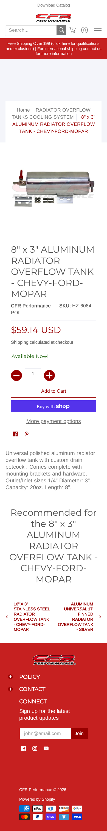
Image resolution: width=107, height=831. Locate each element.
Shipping (20, 342)
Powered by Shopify (37, 799)
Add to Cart (53, 391)
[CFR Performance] (53, 17)
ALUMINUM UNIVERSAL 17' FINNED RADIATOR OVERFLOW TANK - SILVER (75, 617)
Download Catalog (53, 5)
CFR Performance (31, 305)
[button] (72, 30)
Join (79, 733)
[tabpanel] (53, 469)
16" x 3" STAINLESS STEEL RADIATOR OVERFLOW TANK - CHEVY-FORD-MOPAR (32, 617)
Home (23, 110)
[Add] (49, 375)
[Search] (61, 30)
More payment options (53, 421)
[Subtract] (16, 375)
